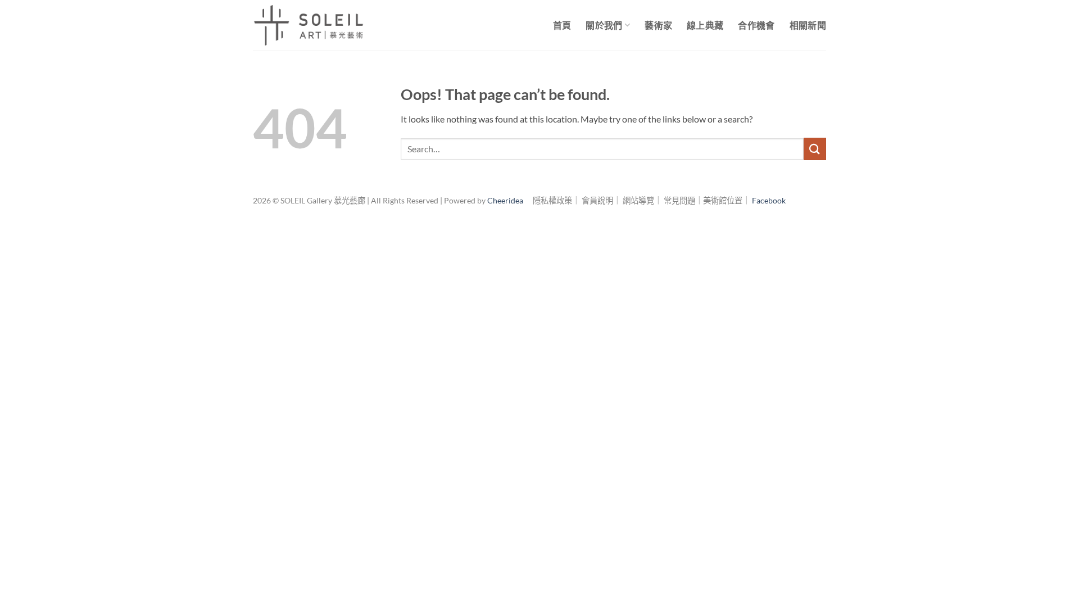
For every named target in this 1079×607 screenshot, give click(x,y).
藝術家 (658, 25)
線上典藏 (705, 25)
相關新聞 (808, 25)
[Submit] (815, 149)
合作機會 (756, 25)
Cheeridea (505, 200)
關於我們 (604, 25)
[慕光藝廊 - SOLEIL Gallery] (309, 25)
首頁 (562, 25)
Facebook (769, 200)
